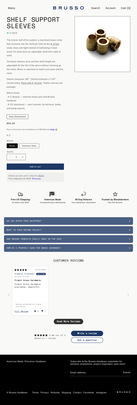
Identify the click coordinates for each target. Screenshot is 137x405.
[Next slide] (128, 295)
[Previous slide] (9, 295)
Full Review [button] (21, 311)
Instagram (101, 392)
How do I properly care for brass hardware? (34, 248)
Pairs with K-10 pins (31, 83)
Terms (35, 392)
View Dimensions (17, 116)
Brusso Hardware (18, 392)
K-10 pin (55, 44)
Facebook (88, 392)
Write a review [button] (87, 333)
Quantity (10, 152)
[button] (11, 8)
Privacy (45, 392)
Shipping (66, 392)
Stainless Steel (29, 146)
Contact (77, 392)
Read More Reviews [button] (68, 321)
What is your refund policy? (24, 230)
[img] (20, 270)
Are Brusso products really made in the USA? (34, 239)
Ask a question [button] (87, 340)
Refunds (55, 392)
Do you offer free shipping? (24, 221)
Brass (12, 146)
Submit (126, 372)
